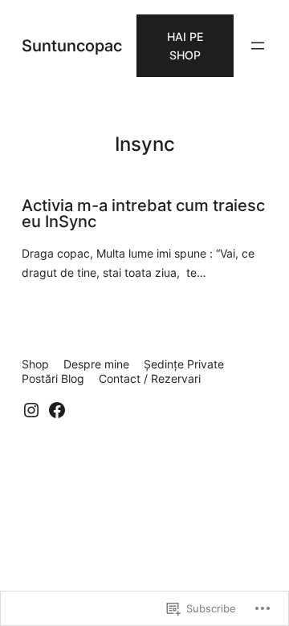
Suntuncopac (72, 45)
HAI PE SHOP (185, 46)
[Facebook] (57, 410)
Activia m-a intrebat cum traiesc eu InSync (143, 213)
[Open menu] (257, 45)
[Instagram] (31, 410)
